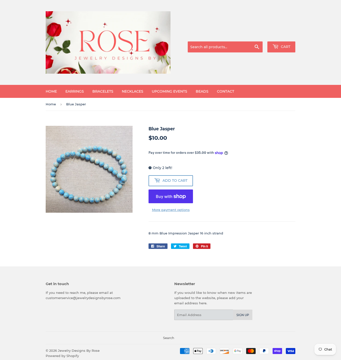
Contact (225, 91)
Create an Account (281, 35)
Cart (285, 46)
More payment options (171, 210)
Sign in (256, 35)
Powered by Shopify (62, 356)
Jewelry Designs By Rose (79, 351)
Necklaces (132, 91)
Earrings (74, 91)
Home (51, 91)
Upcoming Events (169, 91)
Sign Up (242, 315)
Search (168, 338)
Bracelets (102, 91)
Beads (202, 91)
